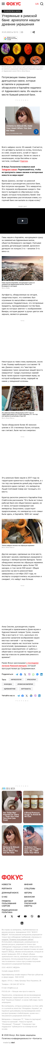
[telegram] (18, 916)
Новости (6, 884)
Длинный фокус (10, 893)
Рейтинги (7, 888)
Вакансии (29, 897)
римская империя (25, 684)
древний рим (10, 689)
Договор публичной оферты (30, 903)
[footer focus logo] (12, 877)
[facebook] (5, 916)
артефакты (26, 689)
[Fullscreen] (40, 259)
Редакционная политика (9, 911)
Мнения (28, 884)
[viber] (32, 916)
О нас (5, 897)
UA (37, 4)
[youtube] (25, 916)
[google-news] (38, 916)
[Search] (42, 4)
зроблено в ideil (9, 1043)
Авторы (28, 893)
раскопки (32, 679)
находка (8, 684)
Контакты (37, 1038)
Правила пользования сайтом (9, 903)
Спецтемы (29, 888)
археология (16, 679)
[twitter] (12, 916)
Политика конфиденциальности (16, 1038)
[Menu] (3, 4)
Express (24, 161)
